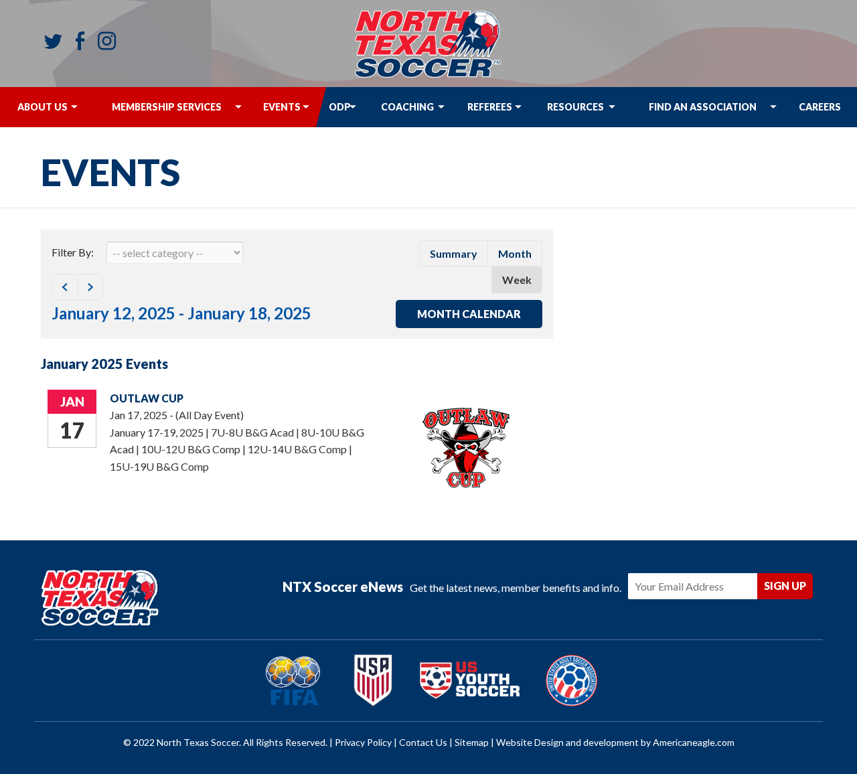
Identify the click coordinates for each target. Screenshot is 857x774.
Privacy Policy (363, 742)
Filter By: (73, 252)
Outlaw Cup (146, 398)
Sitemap (472, 742)
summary (453, 253)
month (515, 253)
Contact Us (423, 742)
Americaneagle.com (693, 742)
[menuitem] (42, 107)
